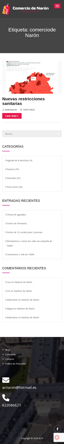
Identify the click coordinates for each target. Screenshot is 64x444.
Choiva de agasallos (16, 214)
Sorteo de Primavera (17, 223)
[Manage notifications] (57, 437)
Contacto (9, 359)
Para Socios (12, 186)
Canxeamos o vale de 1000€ (20, 254)
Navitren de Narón (23, 282)
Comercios (10, 354)
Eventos (11, 169)
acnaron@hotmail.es (19, 387)
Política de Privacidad (15, 363)
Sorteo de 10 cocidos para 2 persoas (24, 232)
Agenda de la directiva (17, 160)
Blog (7, 349)
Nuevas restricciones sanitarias (23, 101)
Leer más (11, 116)
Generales (12, 178)
